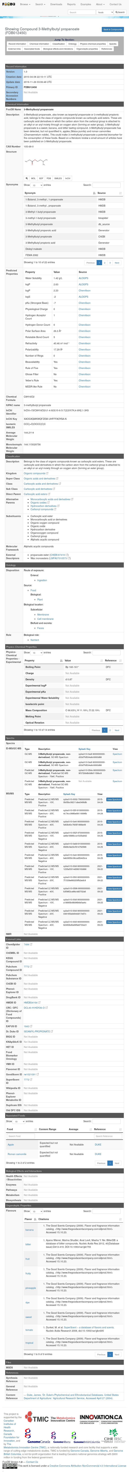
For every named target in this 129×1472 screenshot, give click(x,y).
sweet (29, 1317)
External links (14, 48)
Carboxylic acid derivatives (38, 488)
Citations (43, 1219)
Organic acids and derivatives (40, 478)
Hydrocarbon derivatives (44, 505)
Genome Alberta (99, 1450)
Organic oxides (39, 502)
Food (33, 590)
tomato (29, 1329)
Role (8, 634)
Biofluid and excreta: (41, 623)
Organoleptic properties (87, 48)
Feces (40, 628)
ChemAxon (85, 290)
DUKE (98, 1144)
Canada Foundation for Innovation (11, 1437)
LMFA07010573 (59, 558)
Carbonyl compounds (42, 509)
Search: (87, 184)
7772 (27, 966)
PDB (49, 178)
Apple (11, 1144)
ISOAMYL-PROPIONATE (37, 1031)
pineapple (31, 1288)
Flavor (28, 1219)
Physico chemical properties (93, 43)
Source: (28, 585)
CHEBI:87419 (58, 554)
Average (73, 1129)
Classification (59, 43)
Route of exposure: (34, 570)
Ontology (72, 43)
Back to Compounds (113, 29)
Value (68, 660)
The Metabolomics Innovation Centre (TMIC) (25, 1445)
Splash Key (84, 748)
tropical (29, 1342)
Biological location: (34, 604)
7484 (27, 944)
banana (30, 1229)
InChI (67, 178)
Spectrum (117, 753)
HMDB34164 (31, 1002)
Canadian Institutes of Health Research (10, 1425)
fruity (28, 1273)
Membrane (43, 614)
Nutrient (35, 640)
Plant (40, 599)
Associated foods (32, 48)
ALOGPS (83, 278)
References (106, 48)
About (99, 4)
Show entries (37, 184)
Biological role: (31, 634)
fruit (28, 1258)
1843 (27, 1026)
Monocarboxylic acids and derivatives (51, 499)
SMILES (58, 178)
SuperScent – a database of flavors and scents (89, 1327)
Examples (86, 4)
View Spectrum (114, 799)
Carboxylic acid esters (36, 494)
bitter (28, 1244)
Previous (91, 262)
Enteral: (35, 575)
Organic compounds (35, 473)
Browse (24, 4)
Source (102, 193)
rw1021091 (30, 1074)
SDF (41, 178)
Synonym (30, 193)
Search (39, 4)
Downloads (56, 4)
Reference (111, 660)
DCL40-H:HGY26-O (34, 1007)
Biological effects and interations (58, 48)
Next (117, 262)
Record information (17, 43)
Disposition (12, 570)
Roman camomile (17, 1154)
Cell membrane (45, 618)
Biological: (36, 594)
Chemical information (39, 43)
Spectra (112, 43)
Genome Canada (80, 1450)
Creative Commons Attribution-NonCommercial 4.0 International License (88, 1465)
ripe (28, 1302)
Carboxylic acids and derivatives (41, 483)
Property (29, 660)
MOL (33, 178)
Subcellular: (37, 609)
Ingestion (42, 580)
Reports (71, 4)
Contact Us (115, 4)
